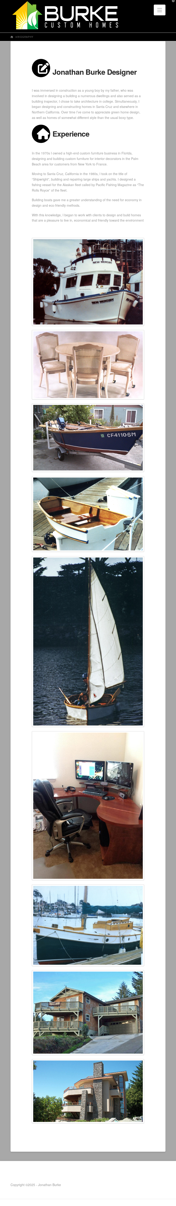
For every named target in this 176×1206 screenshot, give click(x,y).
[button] (159, 10)
